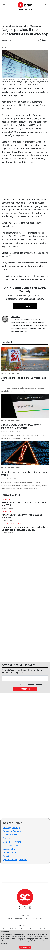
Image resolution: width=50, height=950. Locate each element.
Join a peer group (33, 928)
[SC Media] (25, 4)
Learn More (25, 306)
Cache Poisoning (11, 834)
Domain (6, 856)
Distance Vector (10, 852)
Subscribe (25, 689)
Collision (7, 838)
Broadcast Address (12, 831)
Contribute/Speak (14, 928)
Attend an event (23, 928)
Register (28, 10)
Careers (35, 918)
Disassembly (9, 849)
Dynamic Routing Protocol (15, 859)
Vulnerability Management (30, 26)
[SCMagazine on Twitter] (25, 907)
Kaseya (42, 158)
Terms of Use (31, 684)
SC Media (10, 918)
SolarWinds (10, 162)
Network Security (10, 26)
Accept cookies (25, 947)
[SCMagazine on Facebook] (19, 907)
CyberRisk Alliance (19, 918)
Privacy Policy (39, 684)
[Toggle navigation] (4, 4)
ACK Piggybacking (11, 827)
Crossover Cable (10, 845)
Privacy (40, 918)
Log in (20, 10)
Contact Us (27, 918)
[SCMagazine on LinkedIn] (30, 907)
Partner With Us (43, 928)
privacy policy (28, 941)
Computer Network (12, 842)
